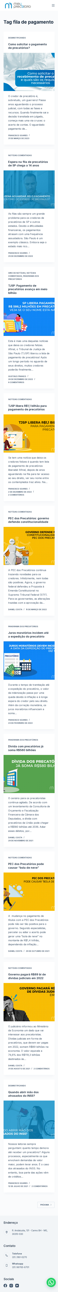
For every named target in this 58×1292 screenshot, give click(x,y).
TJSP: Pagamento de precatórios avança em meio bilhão (27, 289)
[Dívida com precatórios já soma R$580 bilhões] (29, 774)
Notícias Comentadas (20, 155)
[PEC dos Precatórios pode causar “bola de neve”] (29, 892)
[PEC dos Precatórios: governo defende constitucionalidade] (29, 546)
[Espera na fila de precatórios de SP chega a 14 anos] (29, 189)
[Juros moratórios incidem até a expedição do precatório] (29, 660)
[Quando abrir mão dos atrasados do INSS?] (29, 1120)
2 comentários (16, 495)
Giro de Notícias (17, 273)
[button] (51, 1282)
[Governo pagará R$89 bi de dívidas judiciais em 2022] (29, 1002)
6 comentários (16, 382)
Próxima (44, 1205)
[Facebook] (5, 1285)
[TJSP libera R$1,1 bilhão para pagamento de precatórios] (29, 433)
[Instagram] (11, 1285)
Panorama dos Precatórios (23, 626)
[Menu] (53, 5)
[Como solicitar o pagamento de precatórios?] (29, 72)
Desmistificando (17, 38)
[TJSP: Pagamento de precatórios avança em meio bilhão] (29, 317)
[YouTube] (17, 1285)
